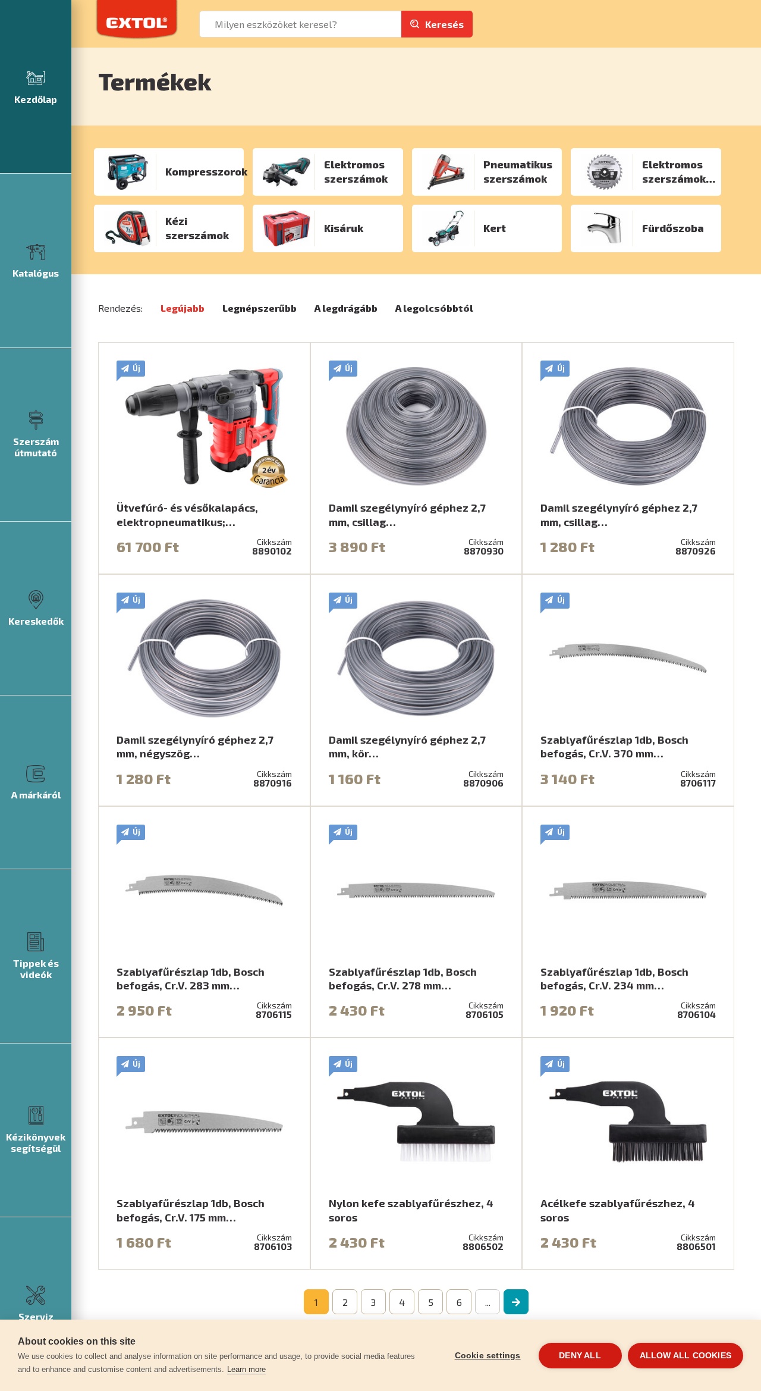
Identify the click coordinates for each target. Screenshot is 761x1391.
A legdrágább (346, 308)
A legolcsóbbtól (434, 308)
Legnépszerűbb (259, 308)
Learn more (246, 1369)
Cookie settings (488, 1355)
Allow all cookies (685, 1355)
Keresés (444, 24)
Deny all (580, 1355)
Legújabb (183, 308)
